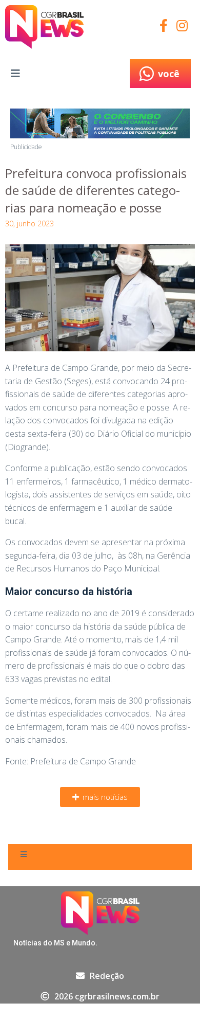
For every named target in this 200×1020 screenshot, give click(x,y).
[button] (100, 797)
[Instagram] (181, 25)
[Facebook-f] (163, 25)
